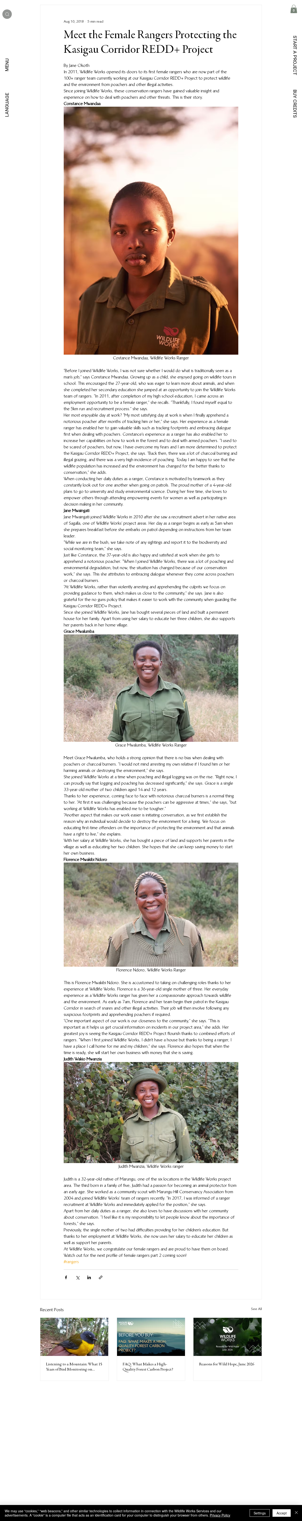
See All (256, 1309)
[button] (293, 9)
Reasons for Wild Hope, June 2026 (226, 1364)
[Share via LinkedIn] (89, 1277)
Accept (282, 1513)
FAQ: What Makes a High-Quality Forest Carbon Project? (148, 1367)
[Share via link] (100, 1277)
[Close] (296, 1513)
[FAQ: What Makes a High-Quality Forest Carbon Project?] (151, 1337)
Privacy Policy (220, 1515)
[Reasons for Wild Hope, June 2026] (227, 1337)
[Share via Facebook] (66, 1277)
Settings (260, 1513)
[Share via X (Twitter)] (77, 1277)
